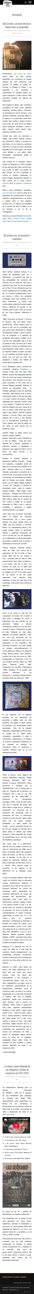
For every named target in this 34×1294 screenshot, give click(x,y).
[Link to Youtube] (27, 1291)
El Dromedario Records (20, 221)
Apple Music (7, 218)
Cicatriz (25, 926)
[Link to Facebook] (30, 1291)
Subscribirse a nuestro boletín (14, 1277)
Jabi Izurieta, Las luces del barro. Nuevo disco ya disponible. (17, 25)
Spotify (28, 216)
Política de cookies (27, 1282)
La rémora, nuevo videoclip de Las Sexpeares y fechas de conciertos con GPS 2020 (17, 1069)
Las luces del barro (22, 74)
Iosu (20, 33)
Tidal (8, 221)
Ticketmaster (10, 1114)
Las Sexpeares (22, 1077)
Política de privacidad (17, 1282)
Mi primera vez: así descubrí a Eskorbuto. (17, 237)
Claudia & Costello (22, 183)
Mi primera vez (23, 242)
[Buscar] (24, 2)
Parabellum (24, 369)
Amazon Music (19, 218)
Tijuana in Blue (25, 931)
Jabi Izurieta (22, 30)
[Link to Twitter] (24, 1291)
